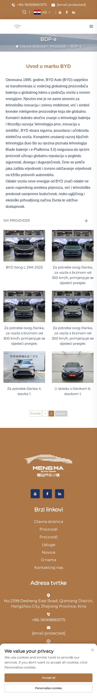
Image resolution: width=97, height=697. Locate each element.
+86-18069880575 (31, 4)
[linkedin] (73, 12)
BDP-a (76, 46)
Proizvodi (58, 46)
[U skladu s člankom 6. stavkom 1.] (73, 367)
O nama (48, 560)
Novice (48, 552)
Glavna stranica (33, 46)
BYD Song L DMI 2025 (24, 267)
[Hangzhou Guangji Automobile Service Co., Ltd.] (17, 26)
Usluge (48, 544)
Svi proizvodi (16, 220)
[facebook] (67, 12)
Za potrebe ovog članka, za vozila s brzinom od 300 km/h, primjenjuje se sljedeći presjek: (73, 275)
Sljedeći (61, 413)
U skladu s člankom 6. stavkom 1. (73, 391)
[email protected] (48, 633)
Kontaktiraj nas (48, 567)
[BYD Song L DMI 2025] (24, 245)
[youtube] (60, 12)
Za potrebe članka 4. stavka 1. (24, 391)
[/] (48, 465)
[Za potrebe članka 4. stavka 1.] (24, 367)
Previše (36, 413)
